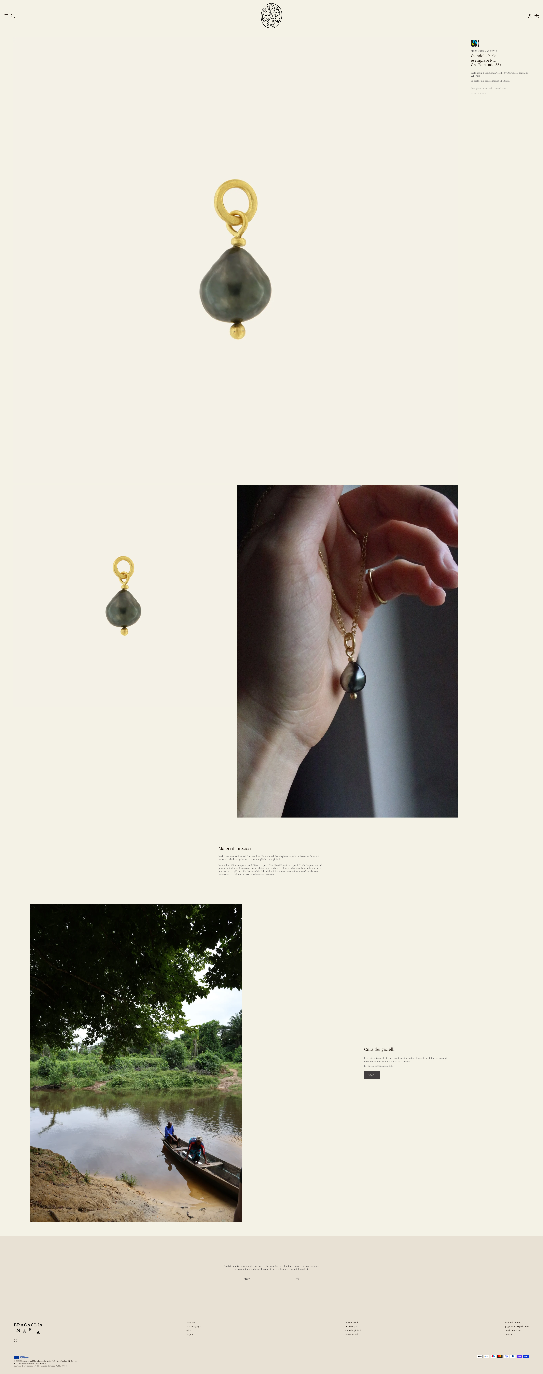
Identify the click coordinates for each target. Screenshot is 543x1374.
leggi (372, 1075)
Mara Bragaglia (194, 1326)
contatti (509, 1334)
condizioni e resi (513, 1330)
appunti (190, 1334)
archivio (191, 1322)
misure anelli (352, 1322)
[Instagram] (15, 1340)
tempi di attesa (512, 1322)
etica (189, 1330)
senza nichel (351, 1334)
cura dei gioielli (353, 1330)
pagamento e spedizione (517, 1326)
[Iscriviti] (297, 1278)
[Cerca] (13, 16)
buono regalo (351, 1326)
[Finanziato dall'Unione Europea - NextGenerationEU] (22, 1357)
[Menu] (6, 16)
